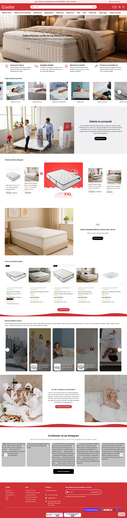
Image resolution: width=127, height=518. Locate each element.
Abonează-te (95, 492)
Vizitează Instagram (63, 471)
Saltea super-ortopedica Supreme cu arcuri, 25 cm (13, 292)
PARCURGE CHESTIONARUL (63, 406)
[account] (119, 7)
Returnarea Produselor (31, 497)
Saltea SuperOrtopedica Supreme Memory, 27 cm (85, 292)
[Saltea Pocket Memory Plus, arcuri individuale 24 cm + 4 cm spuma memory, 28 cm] (31, 174)
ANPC (7, 497)
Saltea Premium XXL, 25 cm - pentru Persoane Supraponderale (13, 187)
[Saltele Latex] (80, 91)
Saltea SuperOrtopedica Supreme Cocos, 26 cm (113, 187)
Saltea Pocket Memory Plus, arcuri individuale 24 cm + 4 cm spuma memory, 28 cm (30, 186)
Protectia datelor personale (32, 492)
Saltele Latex (80, 102)
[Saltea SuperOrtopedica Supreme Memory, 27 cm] (87, 275)
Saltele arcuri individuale (59, 102)
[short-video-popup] (16, 349)
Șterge (94, 7)
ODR (7, 499)
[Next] (119, 92)
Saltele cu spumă (102, 102)
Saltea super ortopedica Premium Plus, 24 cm (111, 292)
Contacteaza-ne (10, 495)
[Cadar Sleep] (8, 7)
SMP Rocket (81, 496)
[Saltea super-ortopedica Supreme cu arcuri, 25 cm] (16, 275)
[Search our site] (33, 7)
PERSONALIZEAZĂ (100, 138)
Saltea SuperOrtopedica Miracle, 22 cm (39, 292)
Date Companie (10, 492)
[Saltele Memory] (37, 91)
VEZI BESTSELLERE (63, 309)
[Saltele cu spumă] (102, 91)
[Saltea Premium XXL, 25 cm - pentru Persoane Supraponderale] (13, 176)
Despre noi (8, 490)
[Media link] (63, 39)
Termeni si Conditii (30, 499)
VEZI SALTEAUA (98, 238)
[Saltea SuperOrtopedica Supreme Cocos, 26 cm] (114, 177)
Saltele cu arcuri (15, 102)
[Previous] (7, 92)
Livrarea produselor (30, 495)
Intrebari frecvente (30, 490)
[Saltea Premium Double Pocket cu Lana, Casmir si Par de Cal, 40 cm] (95, 175)
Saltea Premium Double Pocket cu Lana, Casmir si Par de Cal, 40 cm (95, 186)
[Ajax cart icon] (123, 6)
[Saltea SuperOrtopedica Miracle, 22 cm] (40, 275)
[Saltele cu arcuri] (15, 91)
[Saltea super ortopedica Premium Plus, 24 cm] (111, 275)
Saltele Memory (37, 102)
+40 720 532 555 (116, 1)
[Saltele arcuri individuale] (59, 91)
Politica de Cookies (30, 501)
